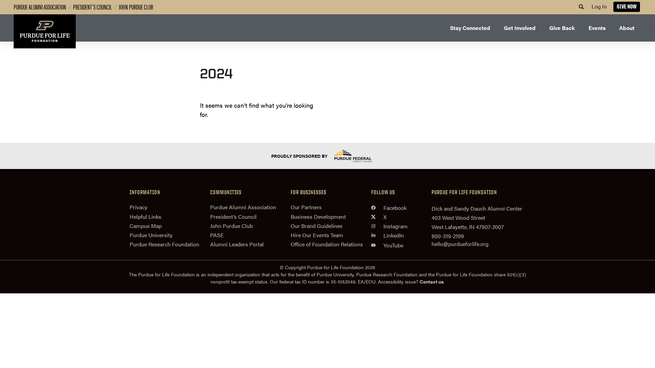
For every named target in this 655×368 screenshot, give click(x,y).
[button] (581, 7)
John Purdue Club (136, 7)
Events (597, 28)
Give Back (562, 28)
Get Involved (520, 28)
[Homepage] (45, 31)
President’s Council (92, 7)
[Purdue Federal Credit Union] (358, 156)
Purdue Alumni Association (40, 7)
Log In (599, 6)
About (627, 28)
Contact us (431, 281)
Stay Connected (470, 28)
